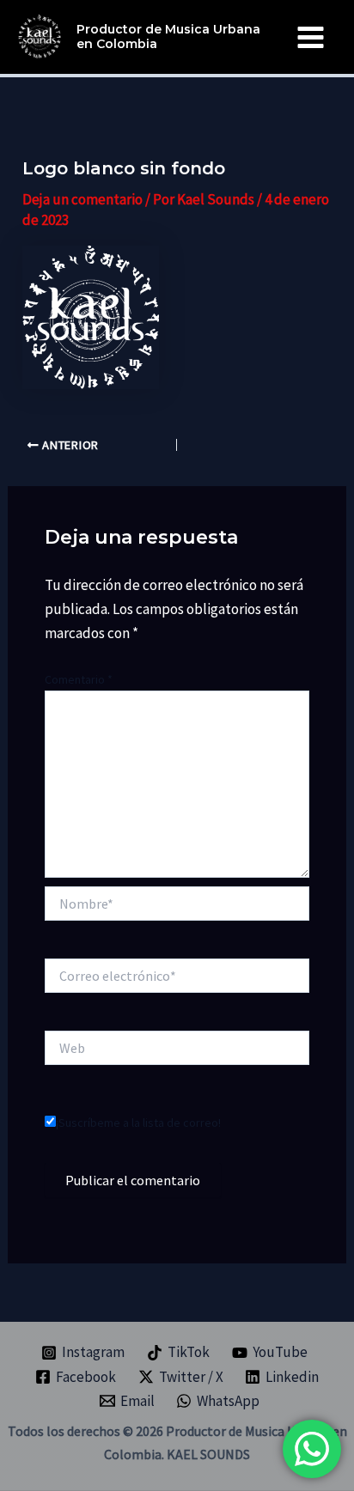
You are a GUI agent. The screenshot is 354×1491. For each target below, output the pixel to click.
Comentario (79, 679)
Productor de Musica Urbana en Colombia (168, 36)
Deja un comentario (82, 199)
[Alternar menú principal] (311, 37)
